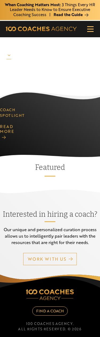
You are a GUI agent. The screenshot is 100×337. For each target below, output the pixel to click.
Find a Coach (50, 310)
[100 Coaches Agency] (41, 29)
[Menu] (90, 29)
